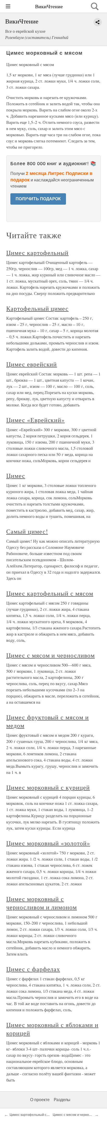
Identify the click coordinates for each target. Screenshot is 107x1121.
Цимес (15, 475)
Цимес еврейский (31, 364)
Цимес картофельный (37, 253)
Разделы (62, 1100)
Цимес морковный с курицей (48, 787)
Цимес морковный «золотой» (48, 843)
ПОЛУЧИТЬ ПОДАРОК (38, 199)
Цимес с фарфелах (33, 969)
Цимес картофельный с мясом (49, 593)
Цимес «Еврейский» (35, 420)
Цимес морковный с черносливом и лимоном (41, 903)
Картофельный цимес (37, 308)
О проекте (40, 1100)
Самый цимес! (27, 531)
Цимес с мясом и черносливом (50, 655)
